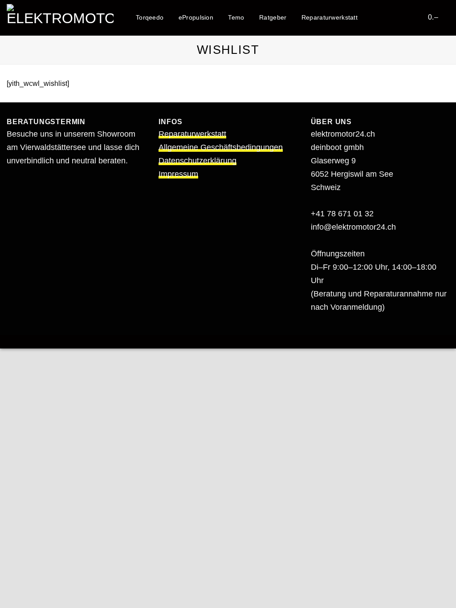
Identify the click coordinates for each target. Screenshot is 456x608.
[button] (415, 17)
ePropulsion (196, 17)
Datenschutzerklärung (197, 160)
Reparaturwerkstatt (329, 17)
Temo (236, 17)
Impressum (178, 174)
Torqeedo (149, 17)
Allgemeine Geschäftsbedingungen (221, 147)
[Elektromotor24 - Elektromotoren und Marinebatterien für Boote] (60, 17)
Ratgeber (272, 17)
